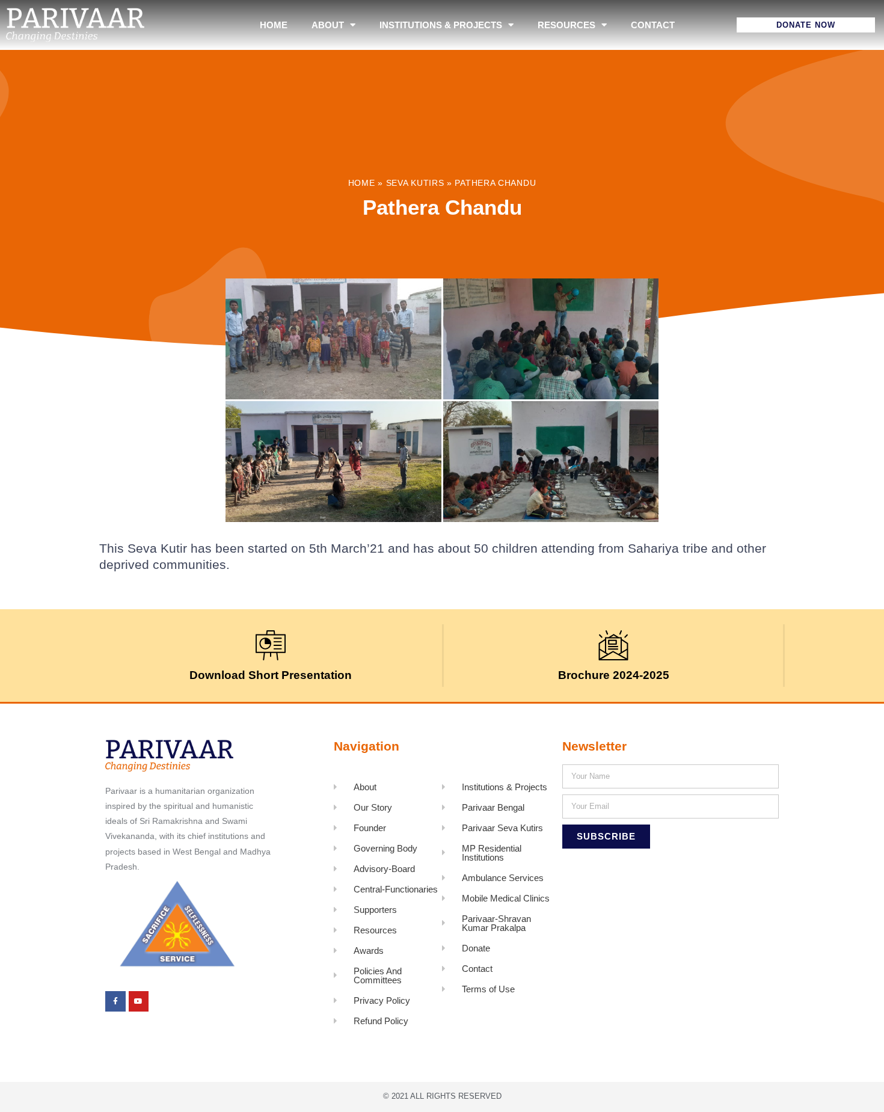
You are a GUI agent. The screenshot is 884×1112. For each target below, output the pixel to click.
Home (273, 25)
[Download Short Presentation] (271, 645)
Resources (566, 25)
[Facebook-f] (115, 1001)
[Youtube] (139, 1001)
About (328, 25)
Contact (653, 25)
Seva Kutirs (415, 183)
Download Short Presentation (270, 675)
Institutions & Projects (440, 25)
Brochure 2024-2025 (613, 675)
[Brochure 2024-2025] (613, 645)
